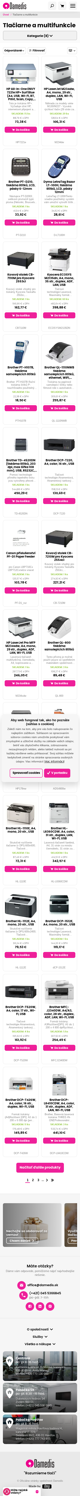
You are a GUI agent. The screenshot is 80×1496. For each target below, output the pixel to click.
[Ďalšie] (47, 1180)
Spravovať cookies (26, 772)
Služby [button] (38, 1336)
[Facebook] (30, 1306)
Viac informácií (54, 761)
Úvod (6, 14)
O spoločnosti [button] (38, 1329)
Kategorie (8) (38, 36)
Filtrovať (39, 50)
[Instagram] (50, 1306)
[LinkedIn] (40, 1306)
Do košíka (22, 129)
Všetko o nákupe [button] (38, 1344)
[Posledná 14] (52, 1180)
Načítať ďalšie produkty (40, 1167)
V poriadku (59, 772)
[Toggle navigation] (52, 6)
